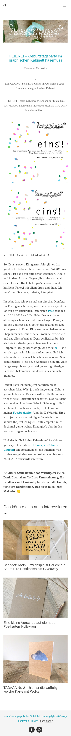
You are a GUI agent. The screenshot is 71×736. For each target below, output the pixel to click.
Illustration (41, 68)
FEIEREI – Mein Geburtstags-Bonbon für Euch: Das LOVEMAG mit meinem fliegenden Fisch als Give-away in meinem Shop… (35, 105)
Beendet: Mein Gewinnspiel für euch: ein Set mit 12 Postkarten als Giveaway (34, 567)
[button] (66, 3)
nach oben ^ (46, 720)
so (56, 347)
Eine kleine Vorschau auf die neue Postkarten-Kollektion (29, 624)
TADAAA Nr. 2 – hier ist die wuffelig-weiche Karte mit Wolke (30, 689)
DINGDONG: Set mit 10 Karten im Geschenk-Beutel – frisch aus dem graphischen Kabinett (35, 86)
